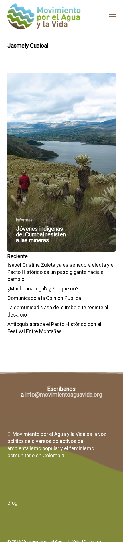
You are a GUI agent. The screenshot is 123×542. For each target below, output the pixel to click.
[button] (112, 16)
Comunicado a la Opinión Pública (44, 298)
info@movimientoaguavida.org (63, 394)
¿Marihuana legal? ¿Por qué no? (42, 289)
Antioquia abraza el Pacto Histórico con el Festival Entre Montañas (54, 327)
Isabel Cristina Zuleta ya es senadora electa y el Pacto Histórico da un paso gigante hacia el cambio (61, 272)
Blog (12, 503)
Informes (24, 220)
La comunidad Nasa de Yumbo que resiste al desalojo (57, 311)
